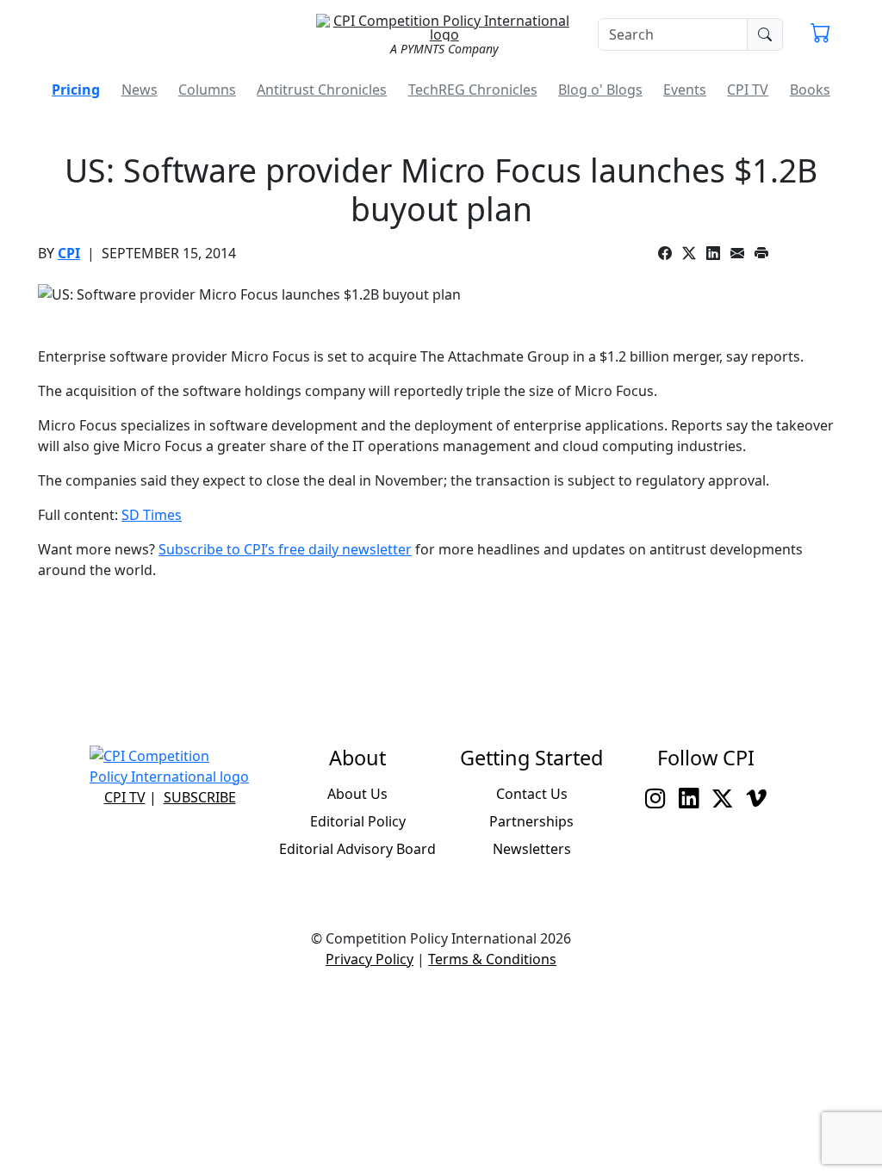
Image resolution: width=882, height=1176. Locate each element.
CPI (69, 253)
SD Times (151, 514)
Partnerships (531, 821)
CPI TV (747, 89)
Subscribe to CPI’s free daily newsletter (285, 549)
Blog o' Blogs (600, 89)
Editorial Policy (358, 821)
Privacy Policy (369, 959)
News (139, 89)
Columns (207, 89)
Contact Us (532, 793)
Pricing (76, 89)
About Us (357, 793)
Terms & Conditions (492, 959)
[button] (820, 34)
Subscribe (200, 797)
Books (810, 89)
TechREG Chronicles (472, 89)
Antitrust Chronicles (322, 89)
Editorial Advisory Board (357, 848)
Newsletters (532, 848)
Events (684, 89)
